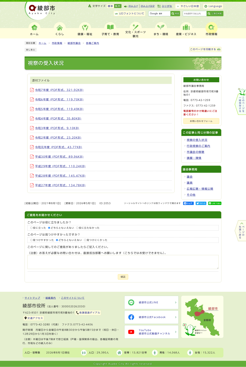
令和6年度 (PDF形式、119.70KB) (59, 99)
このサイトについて (73, 298)
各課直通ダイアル (89, 312)
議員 (190, 182)
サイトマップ (32, 298)
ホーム (43, 43)
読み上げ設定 (148, 6)
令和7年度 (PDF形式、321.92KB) (59, 90)
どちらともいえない (62, 228)
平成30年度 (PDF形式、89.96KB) (59, 156)
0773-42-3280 (40, 324)
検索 (177, 13)
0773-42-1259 (200, 100)
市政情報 (57, 43)
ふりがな (167, 6)
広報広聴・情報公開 (200, 188)
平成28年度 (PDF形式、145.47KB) (60, 175)
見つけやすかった (43, 240)
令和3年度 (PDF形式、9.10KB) (57, 128)
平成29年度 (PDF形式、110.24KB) (60, 166)
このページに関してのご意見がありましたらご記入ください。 (68, 247)
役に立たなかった (89, 228)
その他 (191, 194)
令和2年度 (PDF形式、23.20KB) (58, 137)
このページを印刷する (203, 49)
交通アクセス (35, 318)
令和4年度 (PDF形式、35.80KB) (58, 118)
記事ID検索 (217, 13)
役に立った (39, 228)
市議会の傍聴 (195, 152)
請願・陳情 (194, 158)
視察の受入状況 (197, 140)
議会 (190, 176)
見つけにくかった (97, 240)
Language (215, 6)
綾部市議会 (74, 43)
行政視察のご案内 (198, 146)
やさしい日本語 (190, 6)
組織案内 (51, 298)
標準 (110, 6)
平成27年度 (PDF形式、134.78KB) (60, 185)
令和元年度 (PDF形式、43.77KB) (58, 147)
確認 (123, 277)
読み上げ (133, 6)
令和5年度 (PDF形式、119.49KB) (59, 109)
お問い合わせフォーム (201, 121)
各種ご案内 (92, 43)
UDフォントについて (131, 13)
